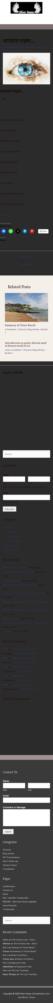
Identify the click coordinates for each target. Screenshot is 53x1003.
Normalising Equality (12, 580)
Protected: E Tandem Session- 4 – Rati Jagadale (25, 601)
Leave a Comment (11, 47)
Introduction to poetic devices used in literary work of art (25, 344)
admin (5, 649)
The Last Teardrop (20, 684)
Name (7, 474)
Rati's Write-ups (38, 47)
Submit (8, 831)
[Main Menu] (26, 20)
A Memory (7, 631)
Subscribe (9, 509)
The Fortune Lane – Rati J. (15, 567)
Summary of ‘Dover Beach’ (20, 325)
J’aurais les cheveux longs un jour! (18, 571)
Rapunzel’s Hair (18, 675)
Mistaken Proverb (11, 618)
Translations (11, 545)
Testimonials (8, 909)
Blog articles (33, 329)
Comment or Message (15, 807)
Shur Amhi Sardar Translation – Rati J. (20, 584)
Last (30, 483)
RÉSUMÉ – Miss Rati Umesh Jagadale (19, 901)
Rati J (5, 657)
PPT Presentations (11, 549)
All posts (25, 47)
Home (5, 893)
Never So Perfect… (20, 666)
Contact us (8, 890)
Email (7, 492)
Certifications (9, 886)
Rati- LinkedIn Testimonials (15, 897)
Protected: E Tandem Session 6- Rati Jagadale (24, 593)
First (5, 483)
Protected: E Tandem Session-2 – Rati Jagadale (24, 623)
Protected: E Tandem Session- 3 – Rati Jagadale (25, 610)
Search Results (10, 905)
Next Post (26, 264)
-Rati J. (3, 214)
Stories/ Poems (10, 49)
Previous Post (27, 256)
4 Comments (10, 329)
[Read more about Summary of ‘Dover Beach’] (26, 307)
